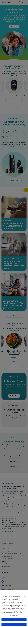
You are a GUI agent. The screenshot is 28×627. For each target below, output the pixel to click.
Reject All (14, 620)
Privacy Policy (14, 606)
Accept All (14, 624)
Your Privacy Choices (14, 615)
